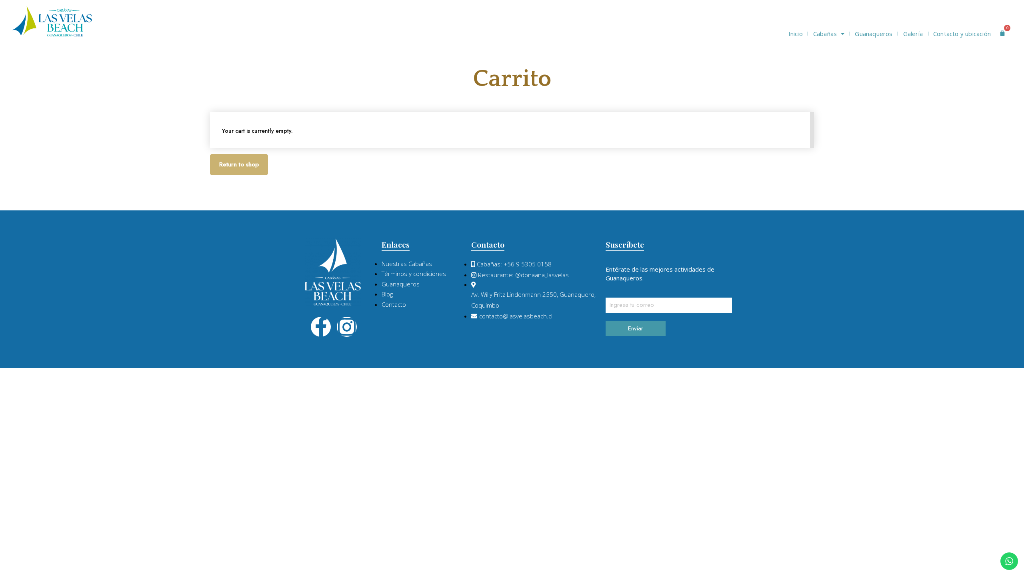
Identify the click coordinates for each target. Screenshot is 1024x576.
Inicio (795, 34)
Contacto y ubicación (962, 34)
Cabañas (825, 34)
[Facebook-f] (321, 327)
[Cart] (1002, 33)
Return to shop (239, 164)
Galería (913, 34)
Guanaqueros (873, 34)
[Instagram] (347, 327)
